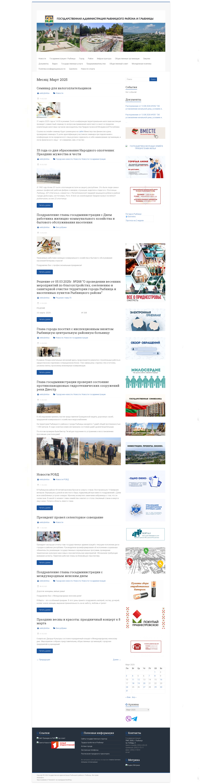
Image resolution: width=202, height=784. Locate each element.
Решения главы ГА (63, 298)
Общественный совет (119, 64)
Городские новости (64, 159)
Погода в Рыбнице (133, 214)
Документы (44, 64)
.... (126, 122)
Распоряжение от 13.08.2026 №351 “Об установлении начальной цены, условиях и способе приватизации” (144, 116)
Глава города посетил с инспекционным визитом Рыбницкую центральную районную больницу (75, 331)
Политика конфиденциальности (52, 69)
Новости (42, 58)
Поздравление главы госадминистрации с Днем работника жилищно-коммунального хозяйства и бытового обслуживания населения (76, 218)
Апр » (134, 697)
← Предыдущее (43, 660)
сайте (81, 131)
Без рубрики (61, 227)
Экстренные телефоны (89, 750)
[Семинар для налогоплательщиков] (48, 103)
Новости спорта (88, 69)
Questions (73, 69)
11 (133, 679)
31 (127, 691)
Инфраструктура (104, 58)
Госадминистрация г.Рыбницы (62, 58)
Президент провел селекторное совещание (70, 517)
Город (81, 58)
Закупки (146, 58)
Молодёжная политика (141, 64)
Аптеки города (86, 746)
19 (139, 683)
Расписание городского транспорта (95, 754)
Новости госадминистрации (94, 159)
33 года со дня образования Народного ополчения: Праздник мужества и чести (75, 152)
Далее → (117, 660)
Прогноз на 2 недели (135, 220)
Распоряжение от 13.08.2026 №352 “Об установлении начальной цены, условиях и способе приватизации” (144, 107)
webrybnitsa (44, 93)
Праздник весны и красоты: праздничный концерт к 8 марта (78, 621)
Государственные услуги (72, 64)
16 (161, 679)
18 (133, 683)
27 (144, 687)
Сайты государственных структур (94, 739)
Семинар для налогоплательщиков (64, 88)
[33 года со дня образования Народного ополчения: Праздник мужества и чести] (48, 169)
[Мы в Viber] (128, 721)
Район (90, 58)
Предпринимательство (96, 64)
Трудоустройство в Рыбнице (92, 742)
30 (161, 687)
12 (139, 679)
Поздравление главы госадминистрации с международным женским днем (70, 574)
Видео (55, 64)
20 (144, 683)
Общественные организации (127, 58)
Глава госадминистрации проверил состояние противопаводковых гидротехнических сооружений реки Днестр (78, 385)
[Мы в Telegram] (134, 721)
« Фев (128, 697)
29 (155, 687)
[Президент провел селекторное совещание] (48, 532)
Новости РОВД (48, 474)
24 (127, 687)
